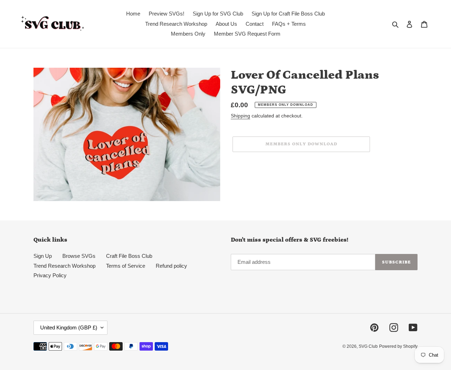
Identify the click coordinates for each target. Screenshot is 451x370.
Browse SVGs (78, 256)
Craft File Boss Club (129, 256)
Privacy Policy (50, 275)
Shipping (240, 116)
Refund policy (171, 266)
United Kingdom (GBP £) (68, 327)
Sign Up (42, 256)
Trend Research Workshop (64, 266)
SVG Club (368, 346)
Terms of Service (125, 266)
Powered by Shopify (398, 346)
